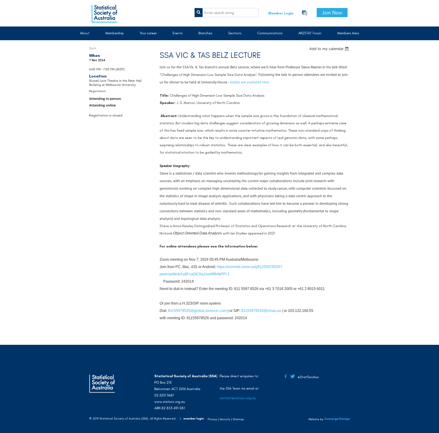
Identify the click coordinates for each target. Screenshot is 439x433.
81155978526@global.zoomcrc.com (197, 311)
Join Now (332, 12)
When (94, 55)
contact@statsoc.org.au (238, 398)
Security (225, 419)
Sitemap (238, 419)
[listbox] (329, 48)
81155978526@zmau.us (261, 311)
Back (92, 48)
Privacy (212, 419)
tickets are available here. (250, 82)
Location (98, 76)
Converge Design (337, 418)
